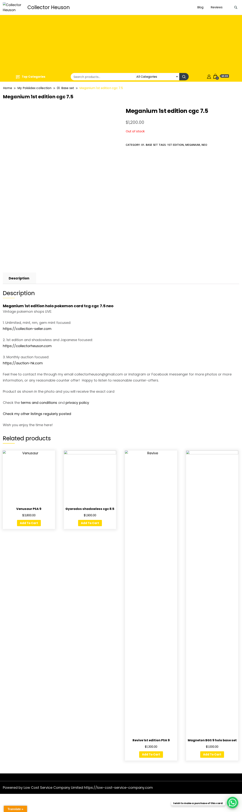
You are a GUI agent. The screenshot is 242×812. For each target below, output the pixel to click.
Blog (200, 7)
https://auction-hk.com (23, 363)
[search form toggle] (235, 7)
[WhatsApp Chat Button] (232, 802)
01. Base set (149, 145)
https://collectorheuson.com (27, 346)
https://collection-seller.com (27, 328)
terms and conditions (39, 402)
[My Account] (209, 76)
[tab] (19, 278)
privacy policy (77, 402)
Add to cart (29, 523)
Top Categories (33, 77)
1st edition (175, 145)
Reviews (217, 7)
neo (204, 145)
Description (19, 278)
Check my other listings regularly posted (37, 413)
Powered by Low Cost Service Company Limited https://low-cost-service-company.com (78, 787)
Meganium (192, 145)
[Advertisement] (121, 44)
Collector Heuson (48, 7)
